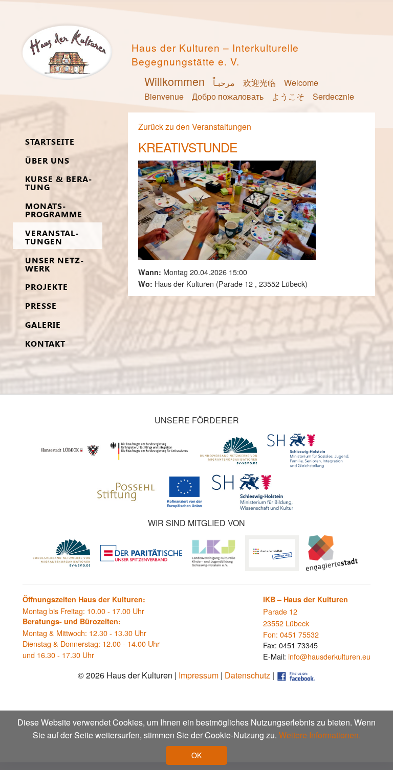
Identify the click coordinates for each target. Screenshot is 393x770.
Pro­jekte (46, 287)
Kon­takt (45, 344)
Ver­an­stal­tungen (51, 237)
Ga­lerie (43, 325)
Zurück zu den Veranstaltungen (194, 126)
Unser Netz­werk (54, 265)
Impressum (199, 675)
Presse (41, 306)
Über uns (47, 161)
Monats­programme (53, 210)
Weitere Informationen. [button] (320, 735)
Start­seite (50, 142)
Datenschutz (247, 675)
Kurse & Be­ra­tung (58, 183)
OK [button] (196, 755)
